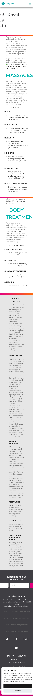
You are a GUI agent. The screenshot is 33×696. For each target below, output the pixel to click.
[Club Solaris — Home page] (8, 3)
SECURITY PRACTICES (16, 666)
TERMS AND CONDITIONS (16, 663)
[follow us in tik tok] (7, 639)
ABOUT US (22, 656)
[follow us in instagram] (25, 639)
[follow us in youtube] (16, 648)
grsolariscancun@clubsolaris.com (16, 606)
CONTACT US (16, 659)
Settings (18, 690)
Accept (18, 686)
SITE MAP (10, 656)
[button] (30, 4)
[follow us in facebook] (16, 639)
